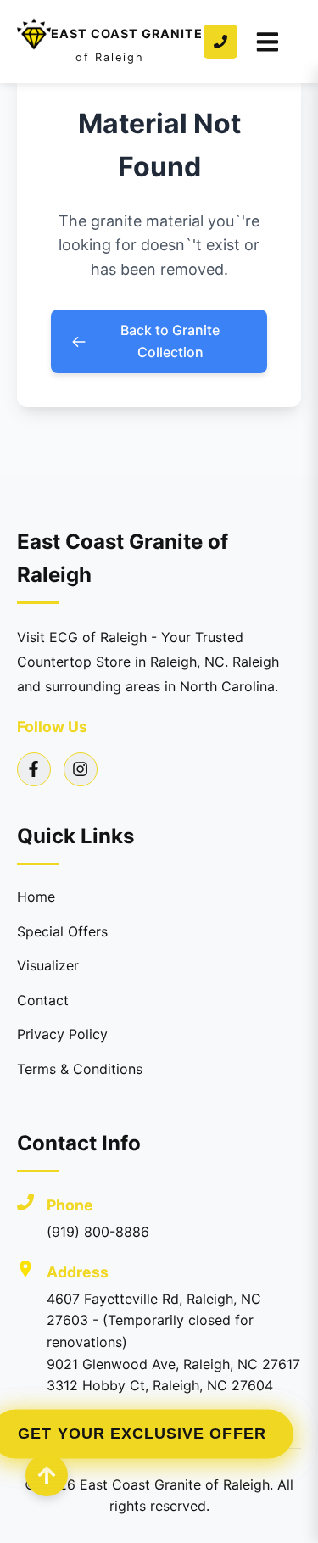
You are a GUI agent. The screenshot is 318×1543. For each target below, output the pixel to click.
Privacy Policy (62, 1034)
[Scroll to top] (46, 1475)
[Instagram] (81, 769)
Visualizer (48, 965)
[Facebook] (34, 769)
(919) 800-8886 (98, 1231)
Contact (43, 1000)
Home (36, 896)
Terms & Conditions (79, 1068)
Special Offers (62, 931)
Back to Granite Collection (170, 341)
